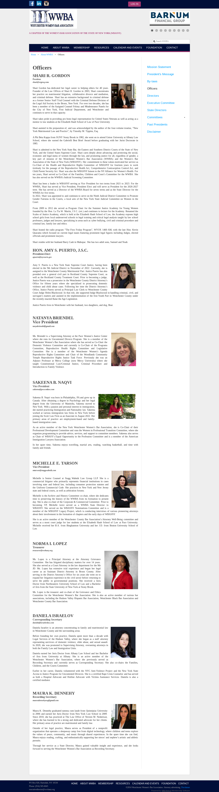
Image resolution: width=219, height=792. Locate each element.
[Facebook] (31, 3)
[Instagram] (46, 3)
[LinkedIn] (39, 3)
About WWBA (47, 54)
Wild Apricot (166, 791)
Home (33, 54)
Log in (134, 4)
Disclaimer (185, 787)
